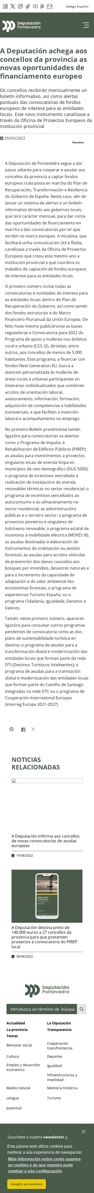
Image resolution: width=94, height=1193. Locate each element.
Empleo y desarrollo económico (23, 1067)
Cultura (13, 1056)
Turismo (54, 1098)
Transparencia (59, 1029)
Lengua (13, 1098)
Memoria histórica (62, 1088)
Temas (12, 1035)
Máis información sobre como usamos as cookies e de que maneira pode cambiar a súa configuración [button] (44, 1165)
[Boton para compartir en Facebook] (23, 729)
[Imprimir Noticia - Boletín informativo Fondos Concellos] (11, 729)
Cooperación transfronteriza (59, 1045)
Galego (71, 6)
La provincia (17, 1029)
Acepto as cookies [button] (26, 1184)
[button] (84, 1132)
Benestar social (19, 1045)
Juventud (14, 1108)
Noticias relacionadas (36, 763)
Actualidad (16, 1023)
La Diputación (59, 1023)
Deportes (54, 1056)
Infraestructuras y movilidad (62, 1077)
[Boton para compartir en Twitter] (33, 729)
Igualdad (54, 1065)
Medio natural (18, 1088)
